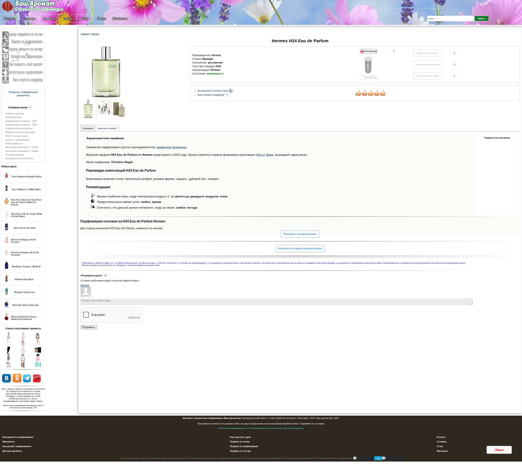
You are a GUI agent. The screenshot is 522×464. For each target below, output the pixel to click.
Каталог (10, 18)
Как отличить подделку (211, 94)
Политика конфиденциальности (234, 428)
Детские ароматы (12, 451)
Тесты (68, 18)
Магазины (120, 18)
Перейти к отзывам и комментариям (300, 248)
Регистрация (404, 7)
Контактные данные (294, 428)
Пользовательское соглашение (266, 428)
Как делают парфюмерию (16, 446)
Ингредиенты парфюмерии (17, 437)
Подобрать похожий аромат (300, 234)
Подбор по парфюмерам (244, 446)
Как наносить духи (240, 437)
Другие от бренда (427, 53)
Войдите (85, 285)
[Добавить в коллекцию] (368, 64)
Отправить (88, 327)
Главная (85, 34)
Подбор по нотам (240, 441)
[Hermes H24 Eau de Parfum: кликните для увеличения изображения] (106, 72)
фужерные (179, 147)
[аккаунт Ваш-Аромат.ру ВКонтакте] (6, 378)
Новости (49, 18)
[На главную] (22, 6)
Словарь (29, 18)
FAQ (84, 18)
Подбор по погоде (240, 451)
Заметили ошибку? (107, 128)
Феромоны (8, 441)
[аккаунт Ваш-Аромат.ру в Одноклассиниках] (17, 378)
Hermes (95, 34)
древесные (164, 147)
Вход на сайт (431, 7)
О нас (101, 18)
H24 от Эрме (264, 154)
